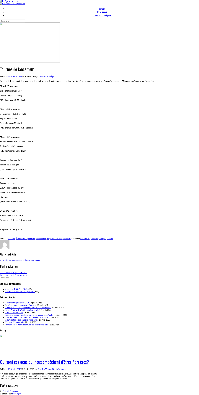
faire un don (102, 12)
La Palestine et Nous (14, 312)
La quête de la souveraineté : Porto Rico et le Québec (28, 307)
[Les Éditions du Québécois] (12, 3)
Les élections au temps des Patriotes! (21, 305)
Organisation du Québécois (59, 238)
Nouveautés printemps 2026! (17, 303)
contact (102, 8)
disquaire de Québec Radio (17, 289)
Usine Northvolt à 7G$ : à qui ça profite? (22, 310)
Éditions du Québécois (25, 238)
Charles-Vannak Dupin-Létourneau (53, 369)
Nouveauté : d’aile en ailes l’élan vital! (21, 320)
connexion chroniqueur (102, 15)
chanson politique (98, 238)
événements (41, 238)
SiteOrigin (16, 394)
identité (110, 238)
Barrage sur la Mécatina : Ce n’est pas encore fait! (26, 325)
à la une (11, 238)
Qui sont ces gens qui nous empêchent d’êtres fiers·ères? (44, 362)
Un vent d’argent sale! (14, 322)
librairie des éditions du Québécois (20, 291)
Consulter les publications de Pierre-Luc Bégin (20, 260)
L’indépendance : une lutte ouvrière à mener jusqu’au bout (30, 315)
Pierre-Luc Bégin (47, 76)
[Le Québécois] (9, 1)
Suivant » (15, 391)
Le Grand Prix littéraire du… (13, 275)
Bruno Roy (85, 238)
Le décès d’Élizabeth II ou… (13, 272)
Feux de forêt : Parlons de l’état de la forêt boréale (26, 317)
